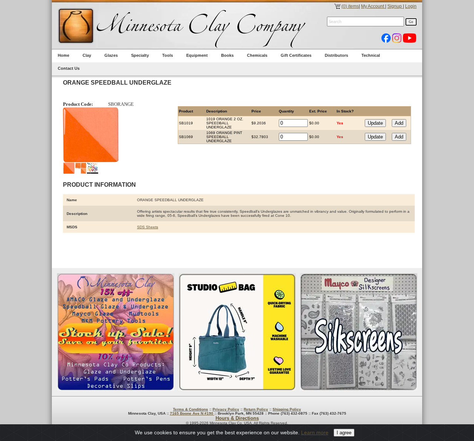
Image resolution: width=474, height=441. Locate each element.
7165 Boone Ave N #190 (192, 413)
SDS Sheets (147, 227)
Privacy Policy (226, 409)
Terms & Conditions (190, 409)
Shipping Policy (287, 409)
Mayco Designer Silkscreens (358, 332)
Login (411, 6)
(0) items (350, 6)
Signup (395, 6)
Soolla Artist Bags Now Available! (237, 332)
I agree (344, 432)
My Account (373, 6)
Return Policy (256, 409)
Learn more (314, 432)
